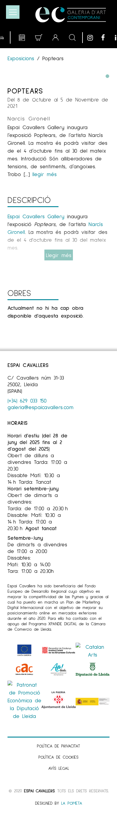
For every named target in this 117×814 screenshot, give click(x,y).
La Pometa (71, 803)
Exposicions (22, 58)
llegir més (44, 174)
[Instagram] (92, 37)
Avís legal (58, 768)
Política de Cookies (58, 757)
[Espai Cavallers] (70, 15)
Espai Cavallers (39, 790)
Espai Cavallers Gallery (36, 216)
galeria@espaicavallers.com (41, 407)
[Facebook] (106, 37)
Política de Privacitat (58, 745)
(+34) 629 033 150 (27, 400)
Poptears (25, 90)
